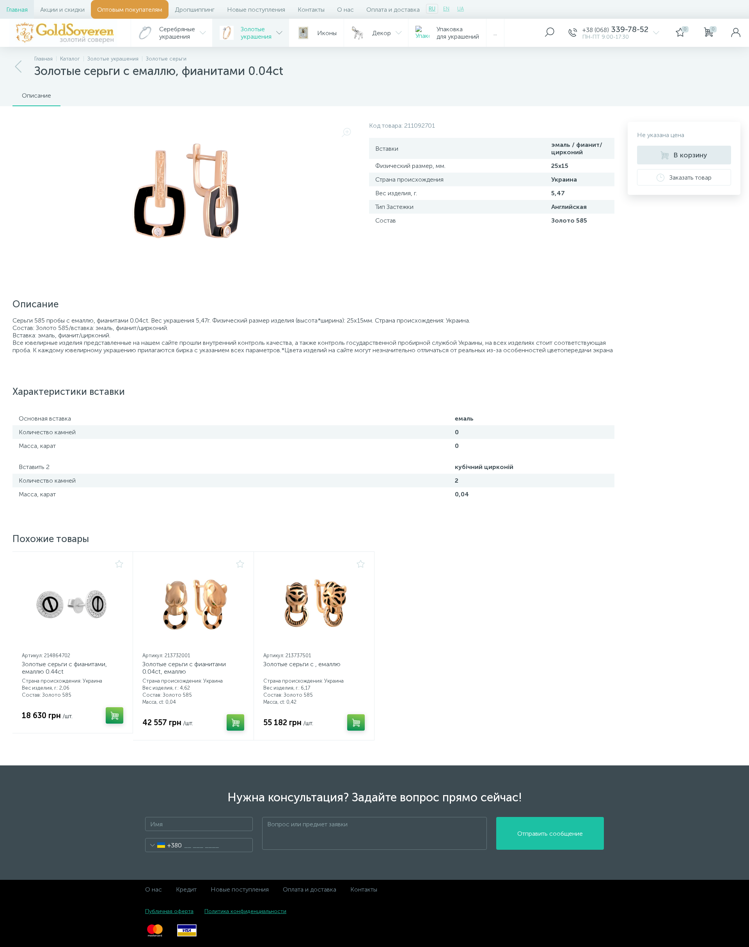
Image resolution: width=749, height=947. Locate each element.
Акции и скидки (62, 9)
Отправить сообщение (550, 833)
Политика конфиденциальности (245, 911)
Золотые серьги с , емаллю (302, 664)
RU (432, 9)
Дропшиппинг (195, 9)
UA (460, 9)
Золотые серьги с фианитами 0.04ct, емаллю (184, 667)
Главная (17, 9)
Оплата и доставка (393, 9)
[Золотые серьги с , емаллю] (314, 604)
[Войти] (735, 33)
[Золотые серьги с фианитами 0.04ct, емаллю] (193, 604)
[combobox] (164, 845)
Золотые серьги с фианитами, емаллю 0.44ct (64, 667)
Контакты (311, 9)
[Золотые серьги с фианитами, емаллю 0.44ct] (72, 604)
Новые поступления (256, 9)
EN (446, 9)
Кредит (186, 889)
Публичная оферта (169, 911)
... (495, 33)
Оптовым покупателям (129, 9)
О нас (345, 9)
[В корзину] (114, 715)
